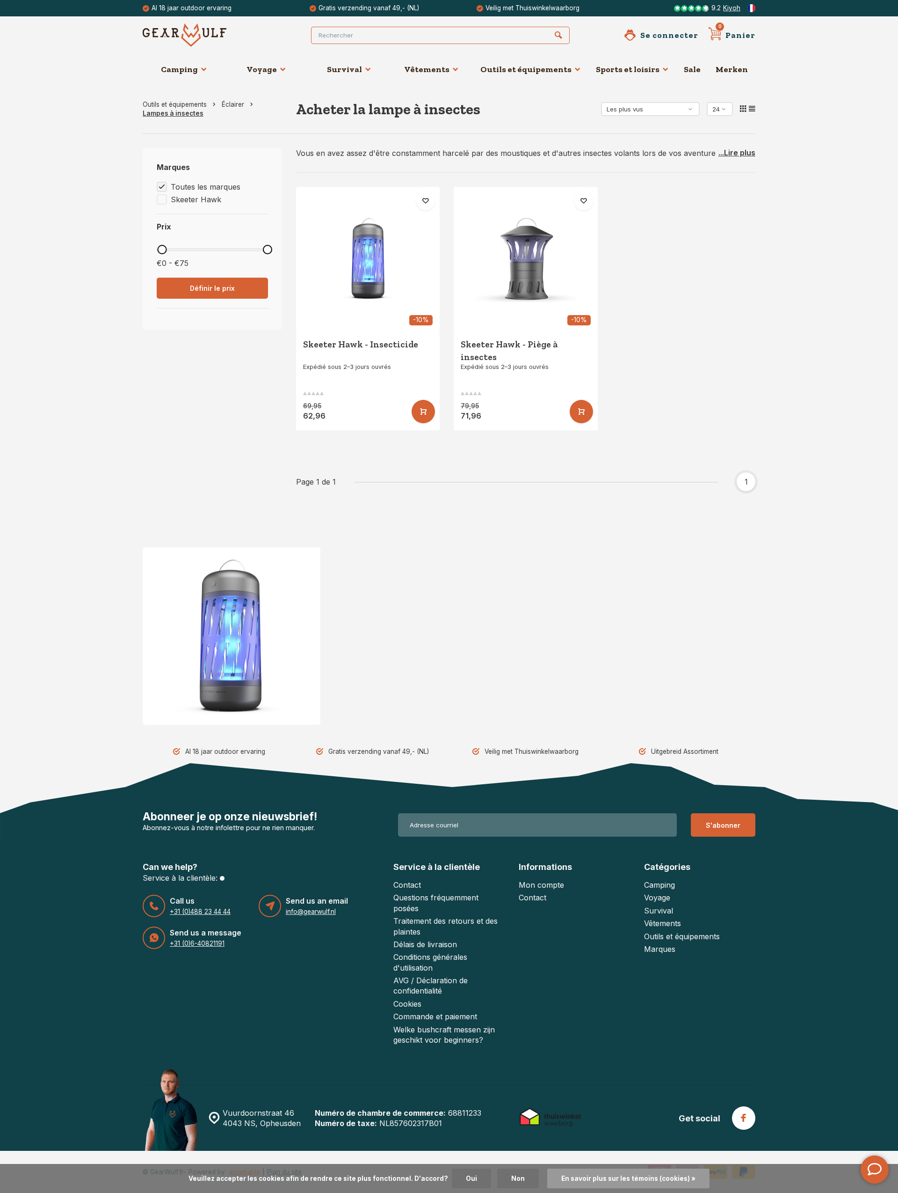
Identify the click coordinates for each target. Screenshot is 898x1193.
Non (518, 1178)
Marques (659, 949)
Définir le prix (212, 288)
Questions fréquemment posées (435, 903)
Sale (692, 69)
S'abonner (723, 825)
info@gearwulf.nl (311, 911)
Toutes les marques (205, 186)
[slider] (162, 249)
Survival (344, 69)
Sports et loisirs (627, 69)
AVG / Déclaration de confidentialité (430, 985)
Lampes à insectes (173, 113)
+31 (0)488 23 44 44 (200, 911)
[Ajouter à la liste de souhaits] (425, 200)
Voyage (261, 69)
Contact (407, 885)
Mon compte (541, 885)
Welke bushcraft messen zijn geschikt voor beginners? (444, 1035)
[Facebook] (743, 1118)
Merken (732, 69)
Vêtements (426, 69)
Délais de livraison (425, 944)
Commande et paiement (435, 1016)
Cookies (407, 1004)
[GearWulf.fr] (199, 35)
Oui (471, 1178)
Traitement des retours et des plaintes (445, 926)
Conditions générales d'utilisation (430, 962)
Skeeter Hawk (196, 199)
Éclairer (233, 104)
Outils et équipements (526, 69)
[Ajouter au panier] (423, 411)
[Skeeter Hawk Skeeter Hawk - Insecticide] (368, 259)
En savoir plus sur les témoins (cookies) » (628, 1178)
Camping (179, 69)
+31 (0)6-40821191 (197, 943)
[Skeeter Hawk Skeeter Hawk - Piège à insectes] (526, 259)
